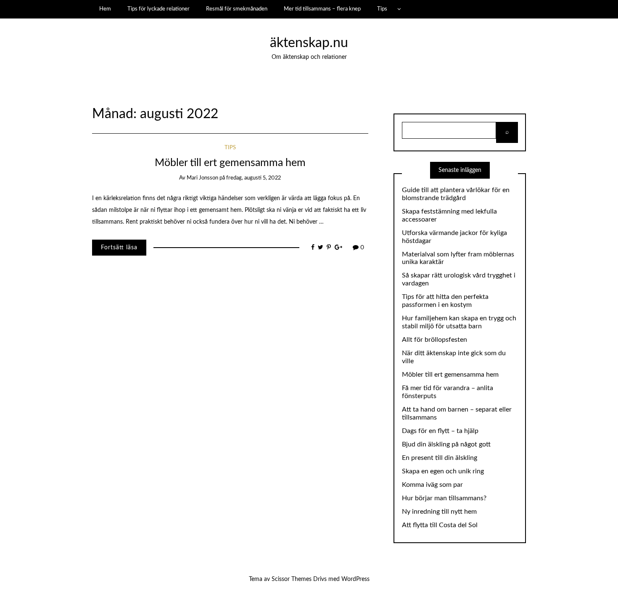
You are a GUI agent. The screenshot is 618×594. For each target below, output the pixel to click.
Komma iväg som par (432, 484)
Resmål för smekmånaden (236, 9)
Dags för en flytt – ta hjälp (440, 431)
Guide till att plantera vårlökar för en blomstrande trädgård (456, 194)
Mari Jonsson (202, 178)
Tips (382, 9)
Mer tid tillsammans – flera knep (322, 9)
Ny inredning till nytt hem (439, 511)
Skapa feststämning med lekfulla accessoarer (449, 215)
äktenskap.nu (309, 43)
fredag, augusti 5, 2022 (253, 178)
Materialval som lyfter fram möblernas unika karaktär (458, 258)
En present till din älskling (439, 457)
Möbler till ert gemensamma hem (230, 163)
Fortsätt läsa (119, 248)
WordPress (355, 579)
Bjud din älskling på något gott (446, 444)
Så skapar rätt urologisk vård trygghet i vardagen (458, 279)
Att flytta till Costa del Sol (440, 525)
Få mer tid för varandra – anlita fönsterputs (447, 392)
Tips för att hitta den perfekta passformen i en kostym (445, 300)
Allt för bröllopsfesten (434, 339)
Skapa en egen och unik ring (443, 471)
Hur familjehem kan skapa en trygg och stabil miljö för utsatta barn (459, 322)
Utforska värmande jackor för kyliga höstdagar (454, 237)
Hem (105, 9)
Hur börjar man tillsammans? (444, 498)
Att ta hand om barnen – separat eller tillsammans (457, 413)
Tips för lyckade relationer (158, 9)
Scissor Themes (292, 579)
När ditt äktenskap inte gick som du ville (454, 357)
